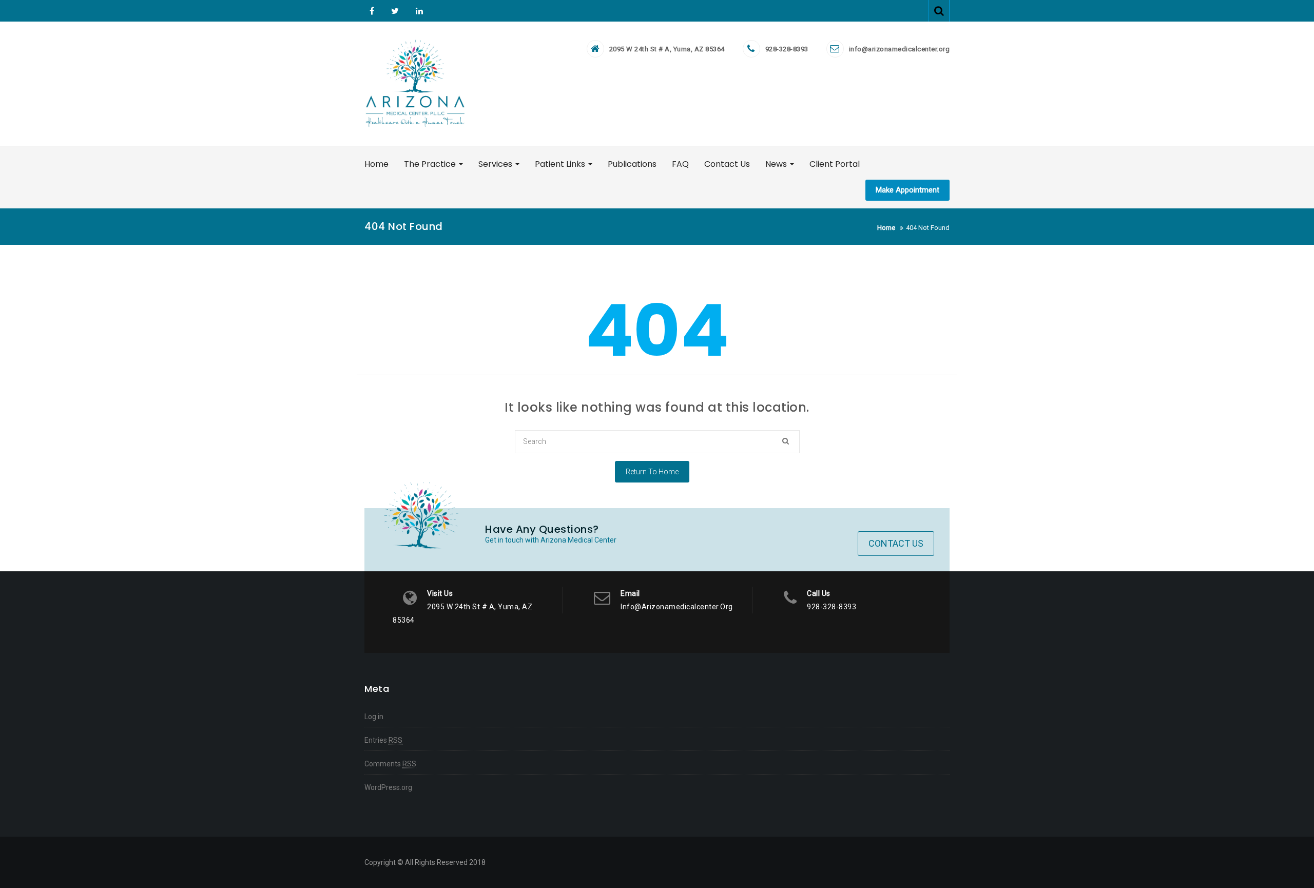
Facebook (371, 10)
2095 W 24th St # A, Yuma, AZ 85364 (667, 49)
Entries (383, 740)
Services (496, 164)
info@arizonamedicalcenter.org (899, 49)
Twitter (395, 10)
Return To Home (652, 472)
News (777, 164)
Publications (632, 164)
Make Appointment (907, 190)
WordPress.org (388, 787)
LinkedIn (418, 10)
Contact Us (727, 164)
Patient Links (561, 164)
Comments (390, 764)
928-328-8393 (786, 49)
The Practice (431, 164)
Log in (373, 716)
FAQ (680, 164)
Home (376, 164)
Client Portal (834, 164)
